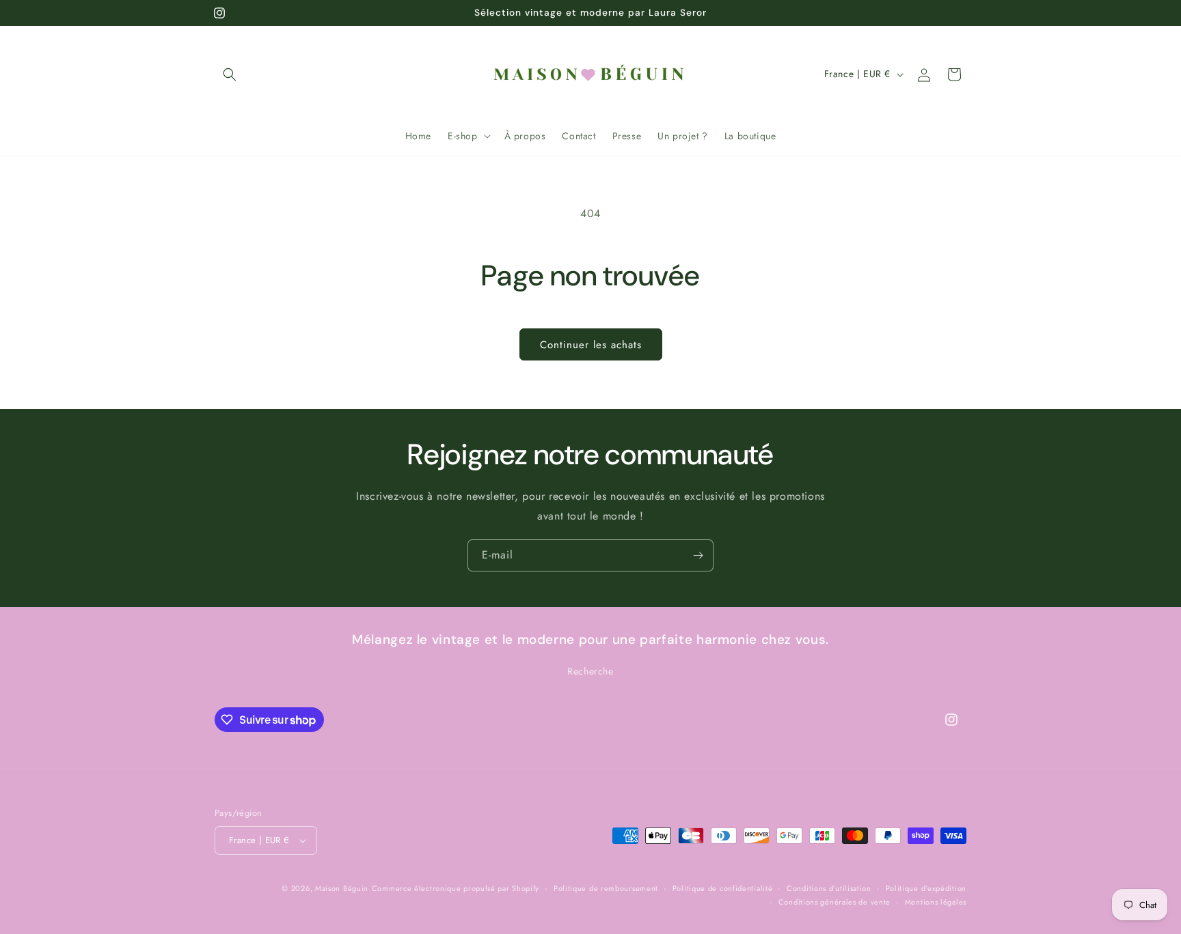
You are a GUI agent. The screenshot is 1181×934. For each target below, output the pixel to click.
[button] (230, 74)
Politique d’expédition (926, 888)
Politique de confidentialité (723, 888)
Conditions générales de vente (834, 901)
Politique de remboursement (606, 888)
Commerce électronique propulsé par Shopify (455, 888)
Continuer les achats (591, 344)
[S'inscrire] (698, 555)
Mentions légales (935, 901)
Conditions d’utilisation (829, 888)
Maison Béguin (341, 888)
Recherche (590, 672)
